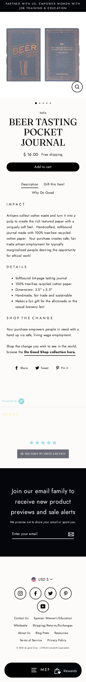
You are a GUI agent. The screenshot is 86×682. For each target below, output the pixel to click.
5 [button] (51, 103)
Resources (61, 633)
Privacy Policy (56, 640)
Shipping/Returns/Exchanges (52, 625)
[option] (43, 55)
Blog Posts (42, 633)
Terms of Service (31, 640)
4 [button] (47, 103)
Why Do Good (43, 192)
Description (29, 184)
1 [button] (36, 103)
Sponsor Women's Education (53, 618)
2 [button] (40, 103)
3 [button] (44, 103)
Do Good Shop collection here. (50, 352)
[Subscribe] (70, 534)
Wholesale (20, 625)
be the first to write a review (43, 453)
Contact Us (21, 618)
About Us (24, 633)
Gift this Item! (54, 184)
